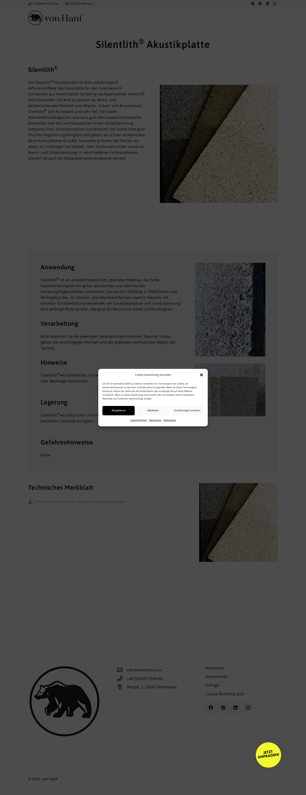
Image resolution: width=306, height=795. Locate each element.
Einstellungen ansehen (187, 410)
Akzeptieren (119, 410)
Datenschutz (155, 420)
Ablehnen (153, 410)
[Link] (186, 755)
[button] (201, 375)
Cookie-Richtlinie (138, 420)
